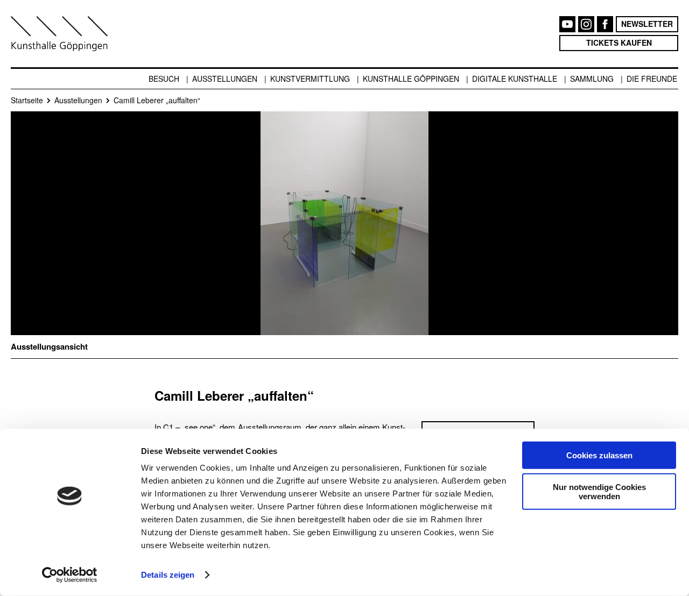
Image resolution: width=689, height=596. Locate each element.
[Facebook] (605, 24)
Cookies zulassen (599, 455)
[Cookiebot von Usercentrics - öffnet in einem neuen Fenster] (70, 575)
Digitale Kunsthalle (514, 78)
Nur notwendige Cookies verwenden (599, 491)
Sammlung (592, 78)
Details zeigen (167, 574)
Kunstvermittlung (310, 78)
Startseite (27, 100)
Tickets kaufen (619, 42)
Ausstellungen (224, 78)
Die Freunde (652, 78)
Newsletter (647, 23)
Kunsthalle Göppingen (411, 78)
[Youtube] (567, 24)
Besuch (164, 78)
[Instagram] (586, 24)
